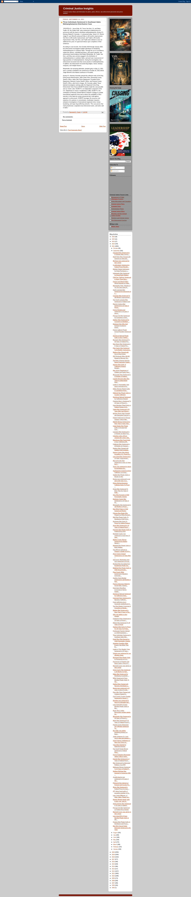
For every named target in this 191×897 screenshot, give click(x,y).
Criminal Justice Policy (118, 204)
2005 (113, 887)
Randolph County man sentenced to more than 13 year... (121, 535)
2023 (113, 244)
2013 (113, 869)
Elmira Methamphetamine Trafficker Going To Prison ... (121, 485)
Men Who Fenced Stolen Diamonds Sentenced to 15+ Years (122, 827)
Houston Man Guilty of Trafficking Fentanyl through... (119, 366)
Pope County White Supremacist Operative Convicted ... (120, 574)
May (114, 839)
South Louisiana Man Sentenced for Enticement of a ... (122, 291)
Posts (114, 167)
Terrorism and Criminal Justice (120, 218)
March (115, 844)
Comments (115, 171)
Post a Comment (67, 120)
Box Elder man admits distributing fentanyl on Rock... (120, 732)
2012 (113, 871)
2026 (113, 236)
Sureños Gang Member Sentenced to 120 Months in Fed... (122, 579)
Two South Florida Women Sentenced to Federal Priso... (120, 750)
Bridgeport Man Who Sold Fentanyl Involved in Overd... (120, 325)
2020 (113, 852)
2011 (113, 873)
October (115, 248)
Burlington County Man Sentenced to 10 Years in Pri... (121, 500)
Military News (115, 226)
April (114, 842)
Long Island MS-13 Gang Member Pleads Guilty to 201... (121, 817)
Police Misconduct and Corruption (121, 201)
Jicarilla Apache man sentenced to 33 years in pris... (121, 779)
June (114, 837)
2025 (113, 239)
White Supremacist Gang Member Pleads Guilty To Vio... (121, 680)
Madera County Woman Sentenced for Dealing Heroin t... (120, 541)
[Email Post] (102, 112)
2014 (113, 866)
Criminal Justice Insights (78, 8)
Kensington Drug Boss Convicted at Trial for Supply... (119, 589)
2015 (113, 864)
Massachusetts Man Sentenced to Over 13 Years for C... (122, 462)
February (116, 847)
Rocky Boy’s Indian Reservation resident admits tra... (122, 712)
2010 (113, 876)
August (115, 832)
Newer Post (63, 126)
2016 (113, 861)
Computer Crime (116, 206)
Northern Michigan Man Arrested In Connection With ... (122, 773)
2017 (113, 859)
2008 (113, 880)
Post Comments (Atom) (75, 130)
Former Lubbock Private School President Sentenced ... (122, 331)
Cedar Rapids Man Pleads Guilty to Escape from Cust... (120, 427)
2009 (113, 878)
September (116, 250)
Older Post (102, 126)
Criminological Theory (117, 209)
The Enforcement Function (119, 220)
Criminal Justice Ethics (118, 211)
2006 (113, 885)
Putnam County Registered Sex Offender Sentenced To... (121, 726)
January (115, 849)
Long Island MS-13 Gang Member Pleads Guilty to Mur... (121, 706)
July (114, 835)
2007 (113, 883)
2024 (113, 241)
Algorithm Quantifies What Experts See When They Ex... (121, 645)
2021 (113, 246)
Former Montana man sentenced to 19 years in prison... (121, 311)
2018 (113, 857)
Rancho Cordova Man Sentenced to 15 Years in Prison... (121, 305)
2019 (113, 854)
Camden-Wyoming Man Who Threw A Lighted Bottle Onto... (121, 380)
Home (83, 126)
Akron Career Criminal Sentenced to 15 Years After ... (122, 555)
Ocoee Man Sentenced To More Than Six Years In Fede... (120, 490)
